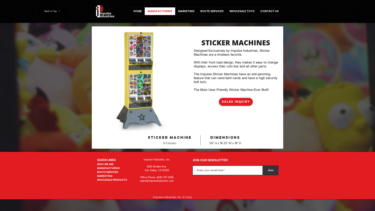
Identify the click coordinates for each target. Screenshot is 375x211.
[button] (236, 102)
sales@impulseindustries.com (157, 180)
